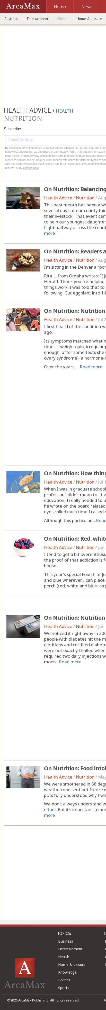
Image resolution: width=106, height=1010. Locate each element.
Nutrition (85, 198)
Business (11, 18)
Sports (63, 987)
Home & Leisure (71, 964)
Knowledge (67, 972)
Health (62, 18)
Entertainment (37, 18)
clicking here (31, 167)
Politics (64, 979)
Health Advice (58, 198)
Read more (91, 367)
